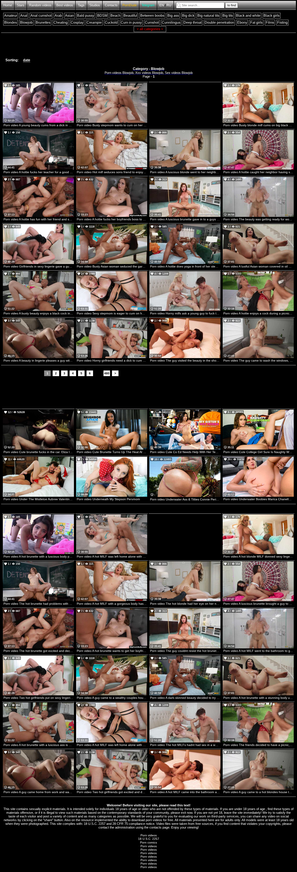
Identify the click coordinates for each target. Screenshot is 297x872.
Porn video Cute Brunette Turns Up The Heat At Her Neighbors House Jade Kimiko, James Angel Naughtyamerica (112, 452)
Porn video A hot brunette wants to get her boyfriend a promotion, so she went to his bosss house (112, 651)
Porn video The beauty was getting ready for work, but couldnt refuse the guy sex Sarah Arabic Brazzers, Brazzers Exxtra (258, 219)
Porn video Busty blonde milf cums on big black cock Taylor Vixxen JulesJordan (258, 125)
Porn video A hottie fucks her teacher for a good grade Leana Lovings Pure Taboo (38, 172)
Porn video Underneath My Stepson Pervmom (108, 499)
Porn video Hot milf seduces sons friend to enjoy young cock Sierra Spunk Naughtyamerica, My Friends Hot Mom (112, 172)
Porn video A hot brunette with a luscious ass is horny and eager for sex (38, 745)
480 (106, 373)
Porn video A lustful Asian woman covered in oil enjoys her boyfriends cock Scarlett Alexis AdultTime (258, 266)
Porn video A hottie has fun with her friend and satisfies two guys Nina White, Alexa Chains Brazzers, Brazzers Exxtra (38, 219)
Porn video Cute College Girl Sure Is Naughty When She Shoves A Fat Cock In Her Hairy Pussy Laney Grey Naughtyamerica (258, 452)
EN (161, 5)
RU (169, 5)
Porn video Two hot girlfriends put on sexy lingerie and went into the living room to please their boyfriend (38, 697)
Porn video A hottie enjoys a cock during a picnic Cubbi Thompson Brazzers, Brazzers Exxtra (258, 313)
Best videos (64, 5)
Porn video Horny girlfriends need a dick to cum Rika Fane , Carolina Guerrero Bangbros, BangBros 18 (112, 360)
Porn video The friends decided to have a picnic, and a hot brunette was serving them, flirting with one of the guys (258, 745)
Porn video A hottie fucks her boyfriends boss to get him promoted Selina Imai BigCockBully (112, 219)
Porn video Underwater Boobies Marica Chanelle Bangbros (258, 499)
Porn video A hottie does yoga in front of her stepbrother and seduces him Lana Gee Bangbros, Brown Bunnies (185, 266)
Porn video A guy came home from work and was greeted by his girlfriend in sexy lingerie (38, 792)
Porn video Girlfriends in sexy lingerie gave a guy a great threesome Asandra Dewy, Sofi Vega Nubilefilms (38, 266)
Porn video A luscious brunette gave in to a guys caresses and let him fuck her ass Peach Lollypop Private (185, 219)
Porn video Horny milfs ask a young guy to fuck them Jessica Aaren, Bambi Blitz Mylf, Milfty (185, 313)
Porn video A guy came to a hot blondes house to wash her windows (258, 792)
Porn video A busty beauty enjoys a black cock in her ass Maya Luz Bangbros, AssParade (38, 313)
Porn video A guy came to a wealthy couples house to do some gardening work (112, 697)
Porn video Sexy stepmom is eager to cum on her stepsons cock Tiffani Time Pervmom (112, 313)
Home (7, 5)
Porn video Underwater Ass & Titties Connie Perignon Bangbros (185, 499)
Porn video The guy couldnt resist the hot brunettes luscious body (185, 651)
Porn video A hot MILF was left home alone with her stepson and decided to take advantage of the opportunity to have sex (112, 745)
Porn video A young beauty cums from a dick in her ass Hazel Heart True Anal (38, 125)
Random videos (40, 5)
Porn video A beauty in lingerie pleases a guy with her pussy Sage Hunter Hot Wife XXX (38, 360)
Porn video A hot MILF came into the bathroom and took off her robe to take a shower (185, 792)
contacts (155, 827)
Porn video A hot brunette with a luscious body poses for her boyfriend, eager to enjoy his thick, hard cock (38, 556)
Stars (20, 5)
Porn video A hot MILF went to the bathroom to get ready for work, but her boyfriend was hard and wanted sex (258, 651)
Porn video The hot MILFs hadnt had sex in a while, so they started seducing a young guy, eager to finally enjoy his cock (185, 745)
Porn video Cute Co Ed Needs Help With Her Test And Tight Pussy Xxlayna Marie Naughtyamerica (185, 452)
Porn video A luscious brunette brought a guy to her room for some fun (258, 603)
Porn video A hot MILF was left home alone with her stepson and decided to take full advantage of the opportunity (112, 556)
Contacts (111, 5)
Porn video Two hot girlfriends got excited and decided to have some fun (112, 792)
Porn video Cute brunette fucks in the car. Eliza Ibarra (38, 452)
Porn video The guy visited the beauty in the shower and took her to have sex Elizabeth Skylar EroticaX (185, 360)
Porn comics (148, 842)
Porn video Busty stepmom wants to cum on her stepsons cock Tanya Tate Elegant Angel (112, 125)
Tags (81, 5)
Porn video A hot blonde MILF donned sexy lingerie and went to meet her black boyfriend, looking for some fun (258, 556)
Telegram (148, 5)
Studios (94, 5)
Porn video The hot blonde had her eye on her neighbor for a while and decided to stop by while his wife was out (185, 603)
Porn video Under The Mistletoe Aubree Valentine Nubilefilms (38, 499)
